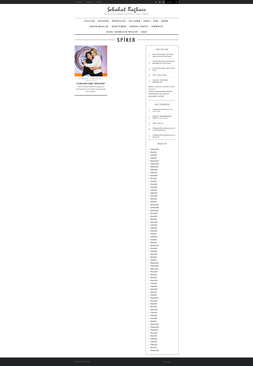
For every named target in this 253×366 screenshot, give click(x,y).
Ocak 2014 (153, 312)
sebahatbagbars (159, 130)
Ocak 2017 (153, 239)
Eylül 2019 (153, 181)
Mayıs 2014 (153, 300)
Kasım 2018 (153, 195)
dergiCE (156, 137)
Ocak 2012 (153, 341)
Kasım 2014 (153, 289)
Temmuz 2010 (154, 350)
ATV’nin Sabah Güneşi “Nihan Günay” (90, 83)
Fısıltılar (89, 21)
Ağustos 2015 (154, 263)
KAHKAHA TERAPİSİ (139, 26)
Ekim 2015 (153, 257)
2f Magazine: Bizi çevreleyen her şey (163, 128)
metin (161, 123)
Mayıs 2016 (153, 248)
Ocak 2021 (153, 155)
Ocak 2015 (153, 283)
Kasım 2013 (153, 318)
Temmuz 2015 (154, 265)
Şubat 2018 (153, 222)
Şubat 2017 (153, 236)
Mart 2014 (153, 306)
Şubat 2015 (153, 280)
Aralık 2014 (153, 286)
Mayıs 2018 (153, 213)
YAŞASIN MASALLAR (99, 26)
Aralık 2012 (153, 338)
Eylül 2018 (153, 201)
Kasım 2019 (153, 175)
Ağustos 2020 (154, 161)
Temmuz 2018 (154, 207)
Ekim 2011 (153, 347)
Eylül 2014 (153, 295)
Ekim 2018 (153, 198)
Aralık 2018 (153, 193)
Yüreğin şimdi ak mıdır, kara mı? (162, 109)
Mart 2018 (153, 219)
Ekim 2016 (153, 242)
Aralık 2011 (153, 344)
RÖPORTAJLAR (119, 21)
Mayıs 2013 (153, 333)
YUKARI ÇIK (167, 361)
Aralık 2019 (153, 172)
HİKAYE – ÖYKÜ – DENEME (156, 21)
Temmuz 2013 (154, 327)
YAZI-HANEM (134, 21)
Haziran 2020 (154, 166)
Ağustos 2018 (154, 204)
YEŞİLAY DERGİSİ (95, 78)
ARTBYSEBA (103, 21)
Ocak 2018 (153, 225)
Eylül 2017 (153, 233)
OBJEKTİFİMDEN (119, 26)
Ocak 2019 (153, 190)
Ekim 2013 (153, 321)
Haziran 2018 (154, 210)
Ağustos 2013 (154, 324)
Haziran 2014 (154, 298)
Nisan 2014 (153, 303)
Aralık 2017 (153, 228)
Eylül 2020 (153, 158)
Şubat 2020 (153, 169)
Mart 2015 (153, 277)
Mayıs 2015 (153, 271)
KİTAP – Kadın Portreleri (160, 75)
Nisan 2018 (153, 216)
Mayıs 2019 (153, 184)
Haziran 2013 (154, 330)
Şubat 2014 (153, 309)
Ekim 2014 (153, 292)
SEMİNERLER (157, 26)
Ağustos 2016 (154, 245)
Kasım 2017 (153, 230)
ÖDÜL (154, 123)
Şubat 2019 (153, 187)
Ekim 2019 (153, 178)
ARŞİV (144, 32)
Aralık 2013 (153, 315)
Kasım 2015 (153, 254)
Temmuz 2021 (154, 149)
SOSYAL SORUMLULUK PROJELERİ (122, 32)
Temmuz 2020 (154, 163)
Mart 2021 (153, 152)
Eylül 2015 (153, 260)
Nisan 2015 (153, 274)
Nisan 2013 (153, 335)
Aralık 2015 (153, 251)
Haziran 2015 (154, 268)
